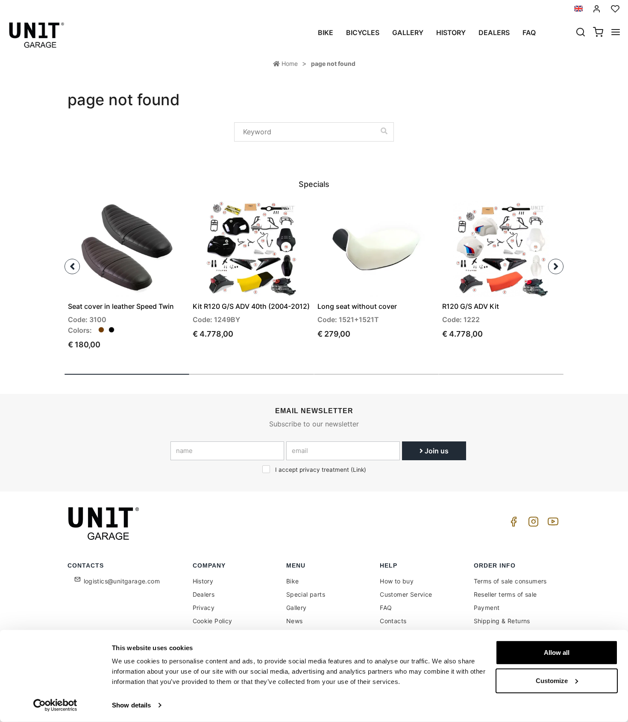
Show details (131, 705)
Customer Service (406, 594)
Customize (552, 680)
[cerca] (580, 33)
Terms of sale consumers (510, 581)
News (294, 620)
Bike (325, 32)
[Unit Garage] (104, 523)
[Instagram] (532, 524)
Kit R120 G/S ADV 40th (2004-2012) (251, 306)
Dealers (494, 32)
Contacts (393, 620)
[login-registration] (597, 8)
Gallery (407, 32)
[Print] (155, 214)
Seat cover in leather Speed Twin (121, 306)
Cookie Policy (212, 620)
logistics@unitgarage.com (122, 581)
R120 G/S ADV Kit (470, 306)
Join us (436, 451)
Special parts (305, 594)
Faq (529, 32)
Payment (487, 607)
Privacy (204, 607)
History (451, 32)
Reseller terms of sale (505, 594)
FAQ (386, 607)
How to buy (397, 581)
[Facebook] (512, 524)
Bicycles (362, 32)
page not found (333, 63)
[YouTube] (551, 524)
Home (289, 63)
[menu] (615, 33)
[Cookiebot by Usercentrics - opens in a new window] (55, 705)
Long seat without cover (357, 306)
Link (358, 469)
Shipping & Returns (502, 620)
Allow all (556, 652)
